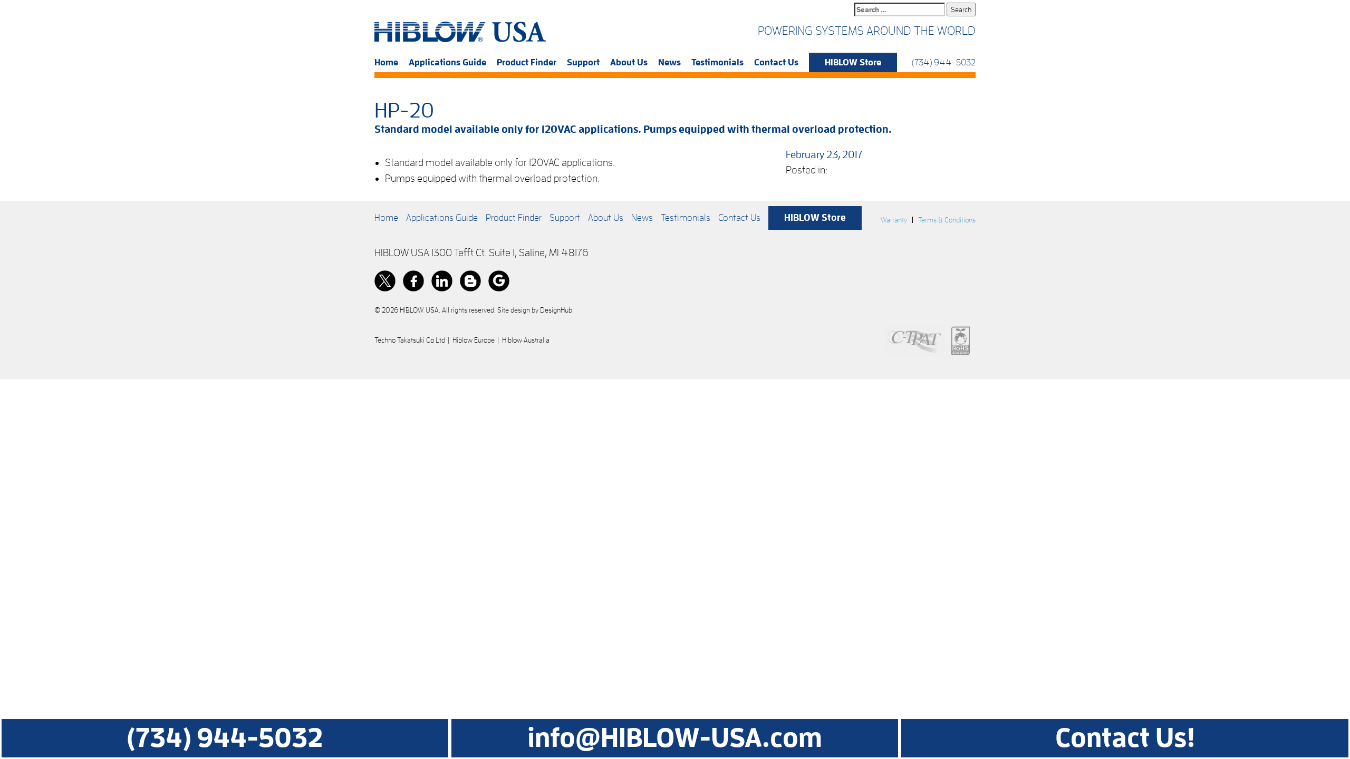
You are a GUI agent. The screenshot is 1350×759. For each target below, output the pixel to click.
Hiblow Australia (525, 340)
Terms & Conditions (947, 219)
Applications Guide (447, 62)
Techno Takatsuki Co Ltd (409, 340)
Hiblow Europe (473, 340)
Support (583, 62)
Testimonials (717, 62)
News (669, 62)
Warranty (894, 219)
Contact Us (776, 62)
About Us (629, 62)
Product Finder (526, 62)
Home (386, 62)
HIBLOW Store (853, 62)
